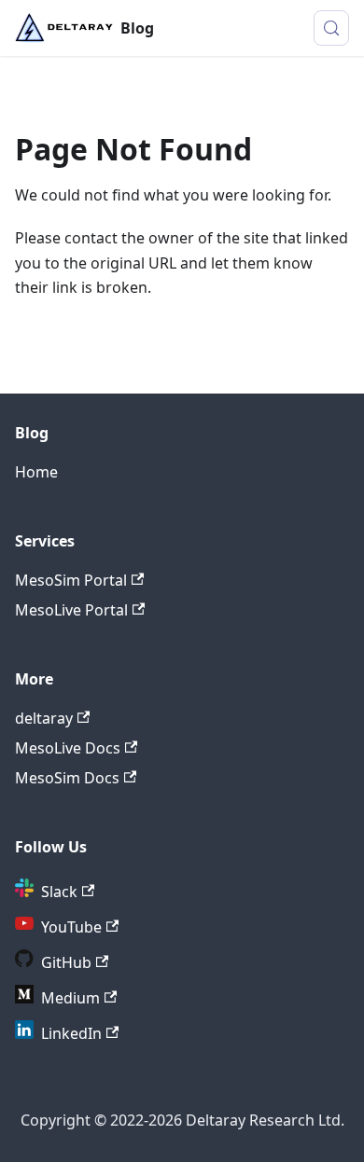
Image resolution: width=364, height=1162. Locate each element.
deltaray (44, 718)
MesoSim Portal (71, 580)
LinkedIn (71, 1033)
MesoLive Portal (71, 610)
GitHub (66, 962)
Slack (59, 891)
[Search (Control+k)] (331, 28)
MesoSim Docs (67, 778)
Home (36, 472)
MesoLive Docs (67, 748)
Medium (70, 998)
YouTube (71, 927)
